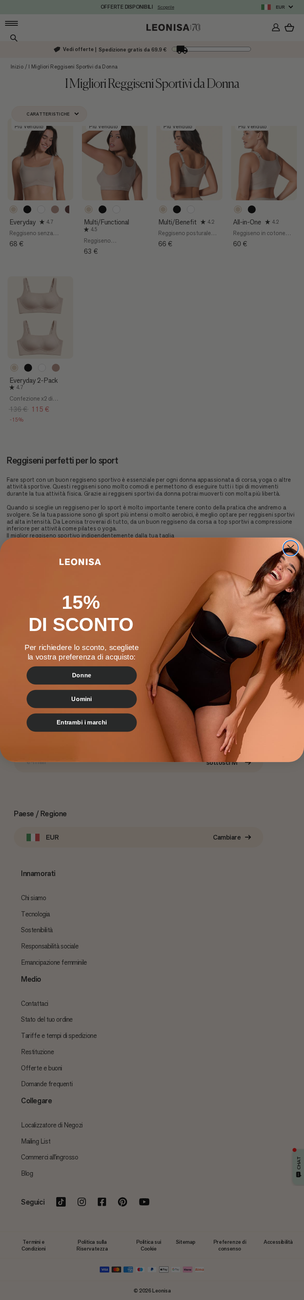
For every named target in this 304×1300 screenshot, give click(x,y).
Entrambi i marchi (82, 722)
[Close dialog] (290, 548)
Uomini (81, 699)
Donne (81, 675)
